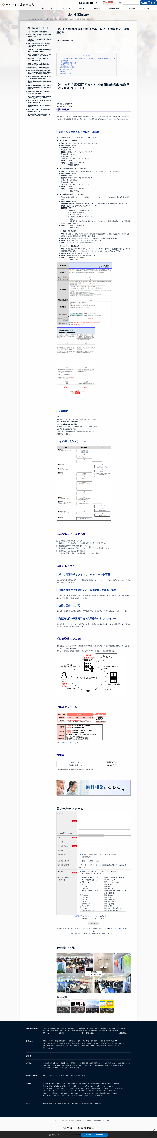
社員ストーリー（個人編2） (69, 1090)
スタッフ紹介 (60, 1075)
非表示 (88, 55)
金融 (91, 1028)
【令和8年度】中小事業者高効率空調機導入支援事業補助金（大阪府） (39, 115)
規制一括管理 (60, 1028)
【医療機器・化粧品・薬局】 (91, 1063)
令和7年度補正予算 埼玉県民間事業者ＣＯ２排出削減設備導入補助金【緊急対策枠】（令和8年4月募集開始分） (39, 72)
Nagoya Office (88, 1103)
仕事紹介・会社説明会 (60, 1086)
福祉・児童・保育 (65, 1030)
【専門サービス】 (61, 1067)
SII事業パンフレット (68, 743)
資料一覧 (81, 8)
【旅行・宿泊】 (48, 1065)
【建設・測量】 (123, 1063)
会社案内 (51, 1075)
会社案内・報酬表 (114, 8)
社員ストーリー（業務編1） (105, 1090)
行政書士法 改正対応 (49, 1028)
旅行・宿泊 (54, 1030)
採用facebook (65, 1093)
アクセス (146, 8)
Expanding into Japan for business (107, 1033)
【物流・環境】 (109, 1063)
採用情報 (132, 8)
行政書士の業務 (47, 1086)
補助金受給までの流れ (67, 67)
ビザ (114, 1043)
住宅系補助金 (103, 1030)
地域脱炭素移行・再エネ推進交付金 (38, 68)
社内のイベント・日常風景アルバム (114, 1088)
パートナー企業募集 (58, 1033)
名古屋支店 (58, 1103)
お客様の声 (96, 8)
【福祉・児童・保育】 (64, 1065)
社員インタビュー (89, 1086)
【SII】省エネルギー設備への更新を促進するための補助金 (39, 101)
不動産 (97, 1028)
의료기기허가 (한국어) (50, 1043)
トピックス (66, 8)
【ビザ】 (78, 1065)
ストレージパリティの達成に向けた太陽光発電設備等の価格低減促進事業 (39, 64)
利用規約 (78, 916)
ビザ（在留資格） (77, 1030)
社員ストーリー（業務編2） (51, 1093)
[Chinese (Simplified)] (109, 2)
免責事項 (71, 1120)
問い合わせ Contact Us (93, 1135)
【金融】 (64, 1063)
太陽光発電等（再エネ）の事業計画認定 (94, 1045)
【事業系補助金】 (101, 1065)
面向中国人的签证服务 (88, 1033)
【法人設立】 (47, 1067)
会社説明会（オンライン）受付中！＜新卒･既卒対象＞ (86, 1088)
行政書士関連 (48, 1041)
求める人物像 (72, 1086)
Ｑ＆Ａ (80, 1086)
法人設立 (122, 1030)
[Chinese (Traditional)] (111, 2)
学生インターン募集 (87, 1093)
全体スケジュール (66, 69)
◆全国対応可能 (65, 73)
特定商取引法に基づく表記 (101, 1120)
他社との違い (70, 1075)
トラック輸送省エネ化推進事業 (37, 32)
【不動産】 (74, 1063)
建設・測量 (46, 1030)
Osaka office (97, 1103)
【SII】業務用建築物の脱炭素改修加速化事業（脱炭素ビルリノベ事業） (39, 97)
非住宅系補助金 (113, 1030)
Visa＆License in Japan (73, 1033)
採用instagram (75, 1093)
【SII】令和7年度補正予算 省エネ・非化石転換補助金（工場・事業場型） (39, 55)
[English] (104, 2)
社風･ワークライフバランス (105, 1086)
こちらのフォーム (116, 928)
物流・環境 (120, 1028)
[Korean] (114, 2)
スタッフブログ (47, 1095)
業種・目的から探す (48, 8)
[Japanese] (107, 2)
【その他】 (74, 1067)
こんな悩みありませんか (68, 63)
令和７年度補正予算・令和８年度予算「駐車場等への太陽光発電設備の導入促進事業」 (39, 45)
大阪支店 (66, 1103)
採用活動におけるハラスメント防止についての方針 (68, 1095)
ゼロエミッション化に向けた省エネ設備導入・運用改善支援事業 (39, 50)
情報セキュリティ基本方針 (84, 1120)
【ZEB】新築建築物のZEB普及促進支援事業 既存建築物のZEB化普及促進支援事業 (39, 87)
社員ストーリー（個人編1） (51, 1090)
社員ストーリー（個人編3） (87, 1090)
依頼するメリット (66, 65)
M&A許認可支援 (83, 1028)
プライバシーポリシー (91, 916)
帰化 (86, 1030)
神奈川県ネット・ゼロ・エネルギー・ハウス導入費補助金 (39, 59)
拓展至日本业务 (123, 1033)
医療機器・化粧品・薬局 (108, 1028)
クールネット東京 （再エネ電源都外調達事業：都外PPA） (39, 110)
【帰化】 (88, 1065)
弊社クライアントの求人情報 (93, 1095)
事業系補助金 (93, 1030)
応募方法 (109, 1083)
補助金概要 (64, 61)
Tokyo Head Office (76, 1103)
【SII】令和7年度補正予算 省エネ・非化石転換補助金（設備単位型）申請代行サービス (87, 59)
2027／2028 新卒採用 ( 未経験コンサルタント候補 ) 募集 (59, 1083)
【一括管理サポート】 (50, 1063)
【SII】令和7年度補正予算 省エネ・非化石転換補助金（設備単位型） (39, 77)
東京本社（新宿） (48, 1103)
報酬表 (62, 71)
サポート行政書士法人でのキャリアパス (106, 1093)
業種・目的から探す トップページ (38, 28)
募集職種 (116, 1083)
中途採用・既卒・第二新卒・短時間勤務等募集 (91, 1083)
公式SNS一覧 (79, 1075)
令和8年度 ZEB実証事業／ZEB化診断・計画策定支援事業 (38, 92)
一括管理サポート (72, 1028)
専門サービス (46, 1033)
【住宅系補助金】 (116, 1065)
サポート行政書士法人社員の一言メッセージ (55, 1088)
